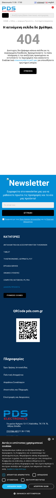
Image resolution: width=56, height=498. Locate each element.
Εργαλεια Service (11, 266)
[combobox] (49, 439)
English (51, 2)
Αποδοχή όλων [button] (14, 486)
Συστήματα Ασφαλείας (44, 21)
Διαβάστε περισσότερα (16, 469)
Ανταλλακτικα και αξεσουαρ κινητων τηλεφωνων (25, 245)
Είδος (13, 21)
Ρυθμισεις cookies (15, 295)
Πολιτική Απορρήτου (13, 375)
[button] (28, 493)
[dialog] (28, 467)
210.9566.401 (12, 431)
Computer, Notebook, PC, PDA (16, 280)
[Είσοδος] (45, 9)
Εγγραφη (28, 213)
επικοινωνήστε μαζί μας (25, 60)
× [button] (53, 439)
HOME (5, 21)
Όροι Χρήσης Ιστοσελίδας (30, 219)
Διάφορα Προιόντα (25, 21)
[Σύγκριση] (33, 9)
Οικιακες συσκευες (11, 273)
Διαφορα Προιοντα (12, 287)
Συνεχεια (28, 71)
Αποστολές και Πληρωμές (16, 389)
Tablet (7, 252)
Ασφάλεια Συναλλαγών (14, 382)
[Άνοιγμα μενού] (5, 15)
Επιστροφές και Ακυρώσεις (16, 397)
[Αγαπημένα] (39, 9)
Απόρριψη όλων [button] (41, 486)
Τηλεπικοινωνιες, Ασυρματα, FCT (18, 259)
